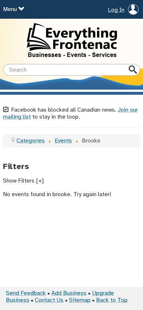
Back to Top (112, 300)
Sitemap (80, 300)
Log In (116, 10)
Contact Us (49, 300)
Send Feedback (26, 293)
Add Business (69, 293)
